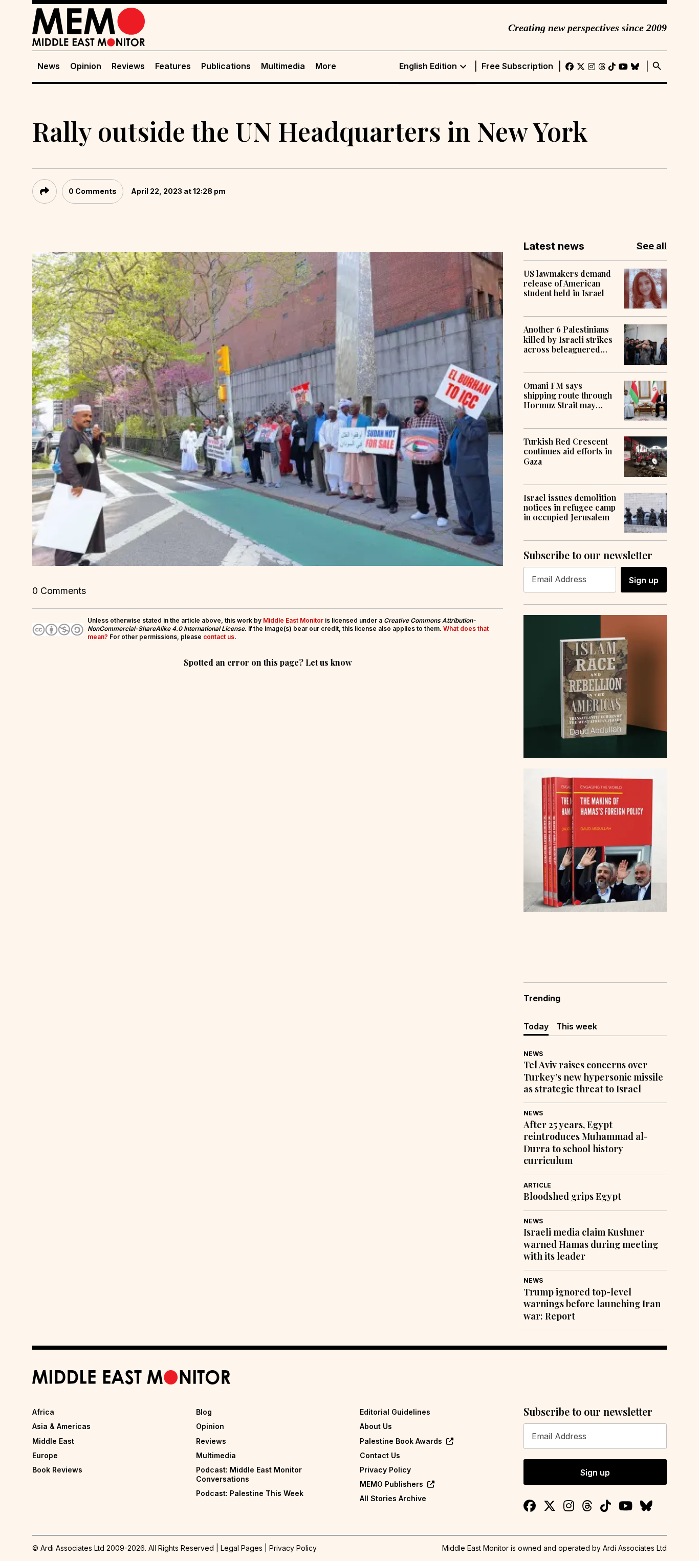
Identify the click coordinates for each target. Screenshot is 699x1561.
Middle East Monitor (293, 620)
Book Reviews (57, 1469)
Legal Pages (242, 1548)
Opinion (85, 66)
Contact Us (380, 1455)
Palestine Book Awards (401, 1441)
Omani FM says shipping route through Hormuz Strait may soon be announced (567, 395)
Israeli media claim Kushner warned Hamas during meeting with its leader (590, 1244)
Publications (226, 66)
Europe (45, 1455)
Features (173, 66)
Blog (204, 1412)
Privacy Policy (385, 1469)
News (48, 66)
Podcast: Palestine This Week (249, 1493)
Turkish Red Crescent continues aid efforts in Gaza (567, 451)
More (325, 66)
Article (537, 1185)
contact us (218, 637)
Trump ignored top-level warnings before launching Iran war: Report (592, 1304)
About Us (376, 1426)
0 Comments (93, 191)
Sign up (644, 580)
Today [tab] (536, 1026)
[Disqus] (267, 810)
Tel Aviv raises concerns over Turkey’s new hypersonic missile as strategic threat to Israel (593, 1077)
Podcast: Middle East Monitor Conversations (249, 1474)
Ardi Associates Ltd (635, 1548)
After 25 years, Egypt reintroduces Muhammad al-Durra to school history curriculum (585, 1143)
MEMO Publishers (391, 1484)
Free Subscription (517, 66)
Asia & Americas (61, 1426)
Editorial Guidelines (395, 1412)
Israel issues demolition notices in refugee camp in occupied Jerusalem (569, 507)
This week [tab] (576, 1026)
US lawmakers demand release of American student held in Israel (567, 283)
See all (652, 245)
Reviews (128, 66)
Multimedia (283, 66)
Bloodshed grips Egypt (572, 1196)
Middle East (53, 1441)
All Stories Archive (393, 1498)
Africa (43, 1412)
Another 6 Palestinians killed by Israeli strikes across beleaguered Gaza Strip (568, 339)
